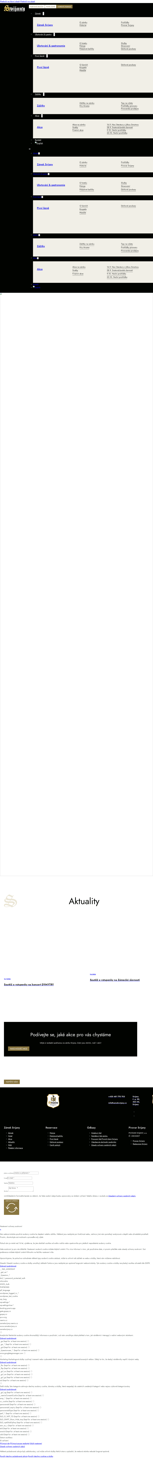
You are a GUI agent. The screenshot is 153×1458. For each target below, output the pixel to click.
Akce (37, 115)
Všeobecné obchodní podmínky (103, 1142)
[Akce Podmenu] (42, 115)
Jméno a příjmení (9, 1173)
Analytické (4, 1335)
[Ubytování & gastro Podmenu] (54, 34)
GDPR (5, 1196)
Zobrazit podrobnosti (8, 1266)
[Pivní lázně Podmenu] (47, 56)
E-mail (5, 1178)
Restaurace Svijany (140, 1144)
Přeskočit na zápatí (27, 1)
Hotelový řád (96, 1133)
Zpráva (6, 1191)
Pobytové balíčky (37, 6)
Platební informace (15, 1148)
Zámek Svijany (45, 25)
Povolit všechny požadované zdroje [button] (13, 1456)
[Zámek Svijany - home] (14, 148)
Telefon (6, 1183)
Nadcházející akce (18, 1048)
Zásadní (3, 1263)
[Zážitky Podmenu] (43, 94)
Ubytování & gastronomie (51, 46)
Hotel (10, 1136)
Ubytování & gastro (43, 34)
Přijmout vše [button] (5, 1443)
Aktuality (11, 1142)
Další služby (4, 1386)
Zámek (38, 13)
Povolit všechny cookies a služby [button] (40, 1456)
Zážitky (38, 94)
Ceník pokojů (55, 1145)
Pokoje (52, 1133)
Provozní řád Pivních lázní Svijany (104, 1139)
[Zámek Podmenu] (43, 13)
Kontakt (38, 139)
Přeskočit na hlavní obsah (10, 1)
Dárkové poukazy (64, 6)
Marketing (4, 1359)
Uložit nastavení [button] (36, 1443)
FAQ (10, 1145)
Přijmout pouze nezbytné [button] (19, 1443)
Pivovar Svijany (139, 1141)
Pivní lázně (50, 6)
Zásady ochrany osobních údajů (103, 1145)
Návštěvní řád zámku (99, 1136)
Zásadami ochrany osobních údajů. (122, 1196)
